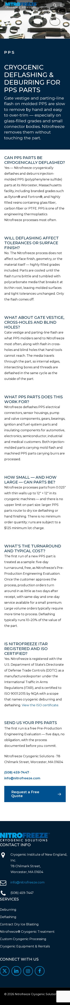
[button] (62, 5)
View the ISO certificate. (40, 705)
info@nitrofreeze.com (22, 778)
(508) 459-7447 (16, 772)
